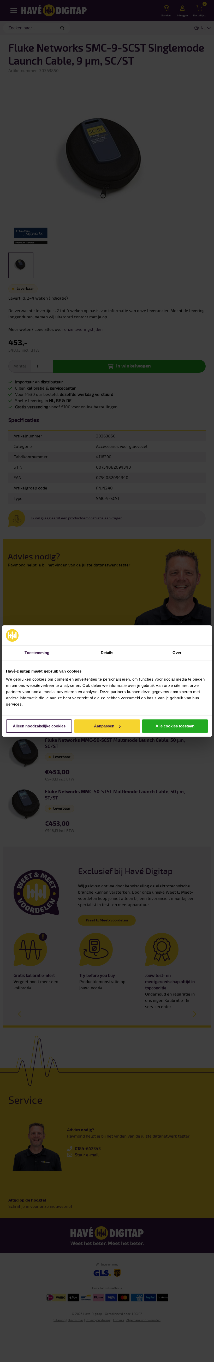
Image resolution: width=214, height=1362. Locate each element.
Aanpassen (104, 726)
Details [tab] (107, 652)
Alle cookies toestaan (175, 726)
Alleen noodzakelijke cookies (39, 726)
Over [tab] (177, 652)
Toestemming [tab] (37, 652)
